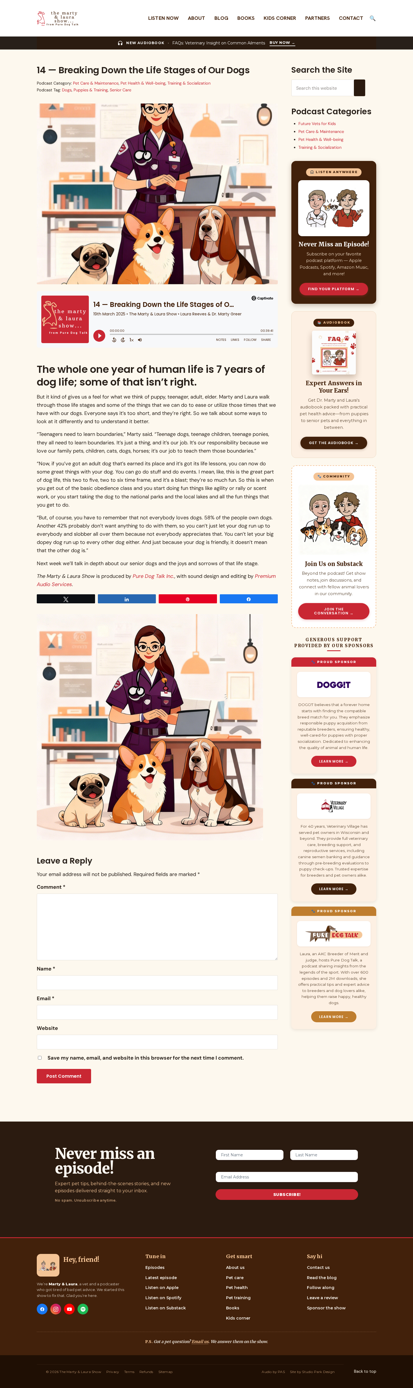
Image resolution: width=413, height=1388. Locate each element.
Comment (51, 887)
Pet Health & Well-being (143, 83)
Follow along (320, 1287)
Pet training (238, 1297)
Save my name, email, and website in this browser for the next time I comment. (146, 1058)
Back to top (365, 1371)
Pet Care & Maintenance (96, 83)
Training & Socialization (188, 83)
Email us (200, 1341)
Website (47, 1028)
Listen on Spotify (163, 1297)
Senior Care (120, 90)
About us (235, 1267)
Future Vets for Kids (317, 123)
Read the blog (322, 1277)
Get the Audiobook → (334, 443)
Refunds (146, 1372)
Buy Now (282, 42)
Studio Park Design (318, 1372)
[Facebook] (42, 1309)
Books (232, 1307)
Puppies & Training (91, 90)
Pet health (237, 1287)
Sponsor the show (326, 1307)
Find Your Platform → (334, 289)
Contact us (318, 1267)
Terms (129, 1372)
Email (45, 998)
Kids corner (238, 1318)
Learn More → (334, 761)
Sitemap (165, 1372)
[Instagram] (55, 1309)
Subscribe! (287, 1194)
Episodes (155, 1267)
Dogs (67, 90)
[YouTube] (69, 1309)
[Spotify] (83, 1309)
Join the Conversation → (334, 611)
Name (46, 968)
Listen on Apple (161, 1287)
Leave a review (322, 1297)
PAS (281, 1372)
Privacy (112, 1372)
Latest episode (161, 1277)
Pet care (235, 1277)
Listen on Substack (165, 1307)
